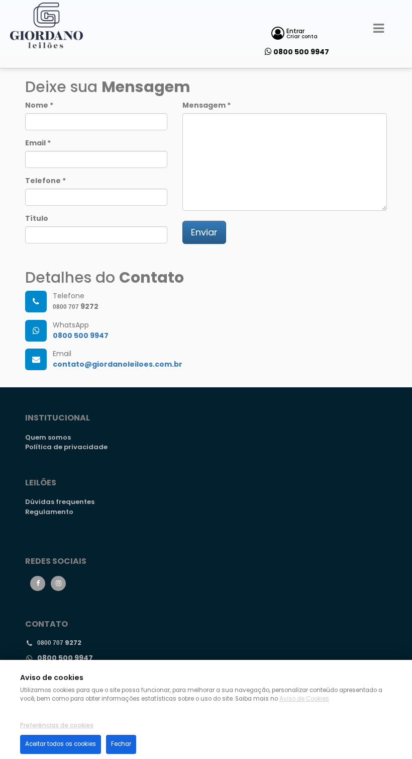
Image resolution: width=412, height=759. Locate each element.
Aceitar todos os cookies (60, 744)
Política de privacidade (66, 447)
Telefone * (45, 181)
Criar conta (302, 36)
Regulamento (49, 512)
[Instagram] (58, 583)
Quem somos (48, 437)
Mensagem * (206, 105)
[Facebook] (37, 583)
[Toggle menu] (378, 28)
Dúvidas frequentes (59, 502)
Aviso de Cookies (304, 699)
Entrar (295, 31)
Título (36, 218)
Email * (38, 143)
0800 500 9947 (301, 52)
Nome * (39, 105)
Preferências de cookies (56, 725)
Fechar (121, 744)
